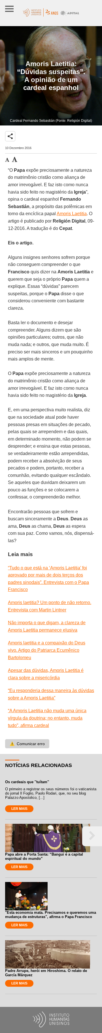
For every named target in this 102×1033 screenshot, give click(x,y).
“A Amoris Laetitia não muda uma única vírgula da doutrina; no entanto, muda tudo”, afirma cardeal (47, 718)
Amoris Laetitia (72, 213)
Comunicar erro (27, 743)
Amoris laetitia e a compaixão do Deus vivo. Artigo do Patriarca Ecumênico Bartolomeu (46, 650)
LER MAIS (19, 809)
